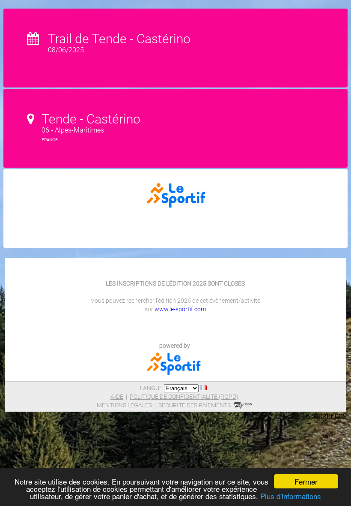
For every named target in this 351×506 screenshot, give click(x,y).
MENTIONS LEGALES (124, 405)
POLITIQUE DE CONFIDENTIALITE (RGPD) (184, 396)
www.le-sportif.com (180, 309)
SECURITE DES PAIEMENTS (194, 405)
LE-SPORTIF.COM (325, 416)
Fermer (306, 481)
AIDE (116, 396)
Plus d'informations (290, 496)
